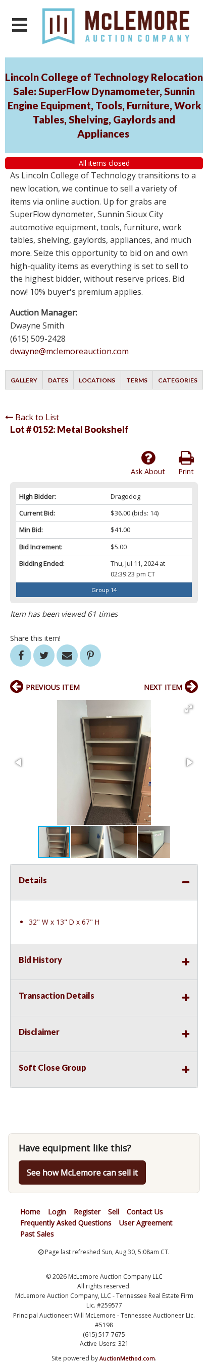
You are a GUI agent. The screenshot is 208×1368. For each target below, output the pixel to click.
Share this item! (35, 638)
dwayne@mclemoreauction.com (69, 351)
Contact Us (145, 1211)
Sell (113, 1211)
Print (186, 471)
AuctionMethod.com (127, 1358)
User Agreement (146, 1222)
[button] (189, 709)
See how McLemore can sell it (82, 1172)
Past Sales (37, 1234)
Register (87, 1211)
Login (57, 1211)
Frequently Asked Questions (66, 1222)
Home (30, 1211)
